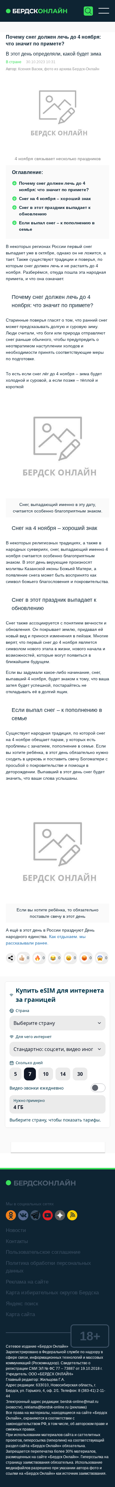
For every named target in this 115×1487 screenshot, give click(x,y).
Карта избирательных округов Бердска (52, 1293)
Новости (16, 1230)
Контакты (17, 1241)
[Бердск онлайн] (36, 11)
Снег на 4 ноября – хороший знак (55, 198)
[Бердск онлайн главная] (40, 1183)
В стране (13, 62)
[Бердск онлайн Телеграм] (35, 1215)
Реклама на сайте (27, 1282)
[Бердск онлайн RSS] (72, 1215)
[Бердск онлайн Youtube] (48, 1215)
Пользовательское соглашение (43, 1252)
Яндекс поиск (22, 1304)
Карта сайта (20, 1314)
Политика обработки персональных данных (48, 1267)
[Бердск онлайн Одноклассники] (11, 1215)
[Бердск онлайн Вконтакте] (23, 1215)
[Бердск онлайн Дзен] (60, 1215)
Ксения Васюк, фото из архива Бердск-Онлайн (58, 69)
